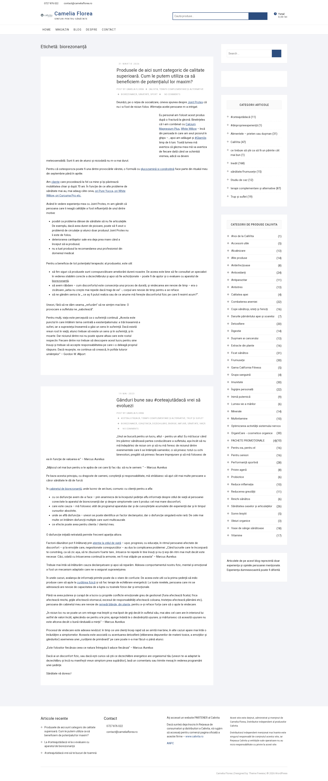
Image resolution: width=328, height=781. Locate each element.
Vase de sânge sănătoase (247, 528)
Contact (109, 29)
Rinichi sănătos (240, 499)
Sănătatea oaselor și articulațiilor (251, 506)
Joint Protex (195, 102)
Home (47, 29)
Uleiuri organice (240, 520)
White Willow (189, 128)
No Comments (172, 94)
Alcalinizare (238, 250)
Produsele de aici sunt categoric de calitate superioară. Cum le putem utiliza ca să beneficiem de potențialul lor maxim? (160, 76)
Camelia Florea (73, 13)
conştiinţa (144, 423)
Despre (91, 29)
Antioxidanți (238, 272)
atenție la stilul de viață (107, 543)
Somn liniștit (239, 513)
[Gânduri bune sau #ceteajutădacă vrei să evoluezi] (78, 424)
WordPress (281, 773)
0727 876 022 (50, 3)
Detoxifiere (237, 323)
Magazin (62, 29)
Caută (257, 16)
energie (172, 423)
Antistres (237, 287)
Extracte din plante (242, 345)
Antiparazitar (239, 280)
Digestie (236, 331)
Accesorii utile (240, 243)
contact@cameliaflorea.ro (77, 3)
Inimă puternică (240, 396)
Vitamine (236, 535)
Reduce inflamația (242, 484)
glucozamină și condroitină (157, 169)
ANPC (170, 743)
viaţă (202, 423)
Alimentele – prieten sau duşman (251, 133)
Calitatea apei (239, 294)
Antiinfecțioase (240, 265)
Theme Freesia (257, 773)
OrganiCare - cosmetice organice (252, 433)
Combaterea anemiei (244, 301)
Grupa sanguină (241, 374)
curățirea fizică (86, 582)
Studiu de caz (239, 180)
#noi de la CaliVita (242, 236)
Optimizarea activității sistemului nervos (256, 426)
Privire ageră (239, 469)
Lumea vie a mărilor (243, 404)
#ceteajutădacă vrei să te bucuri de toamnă (70, 752)
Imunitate (237, 382)
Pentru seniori (239, 455)
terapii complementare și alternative (181, 89)
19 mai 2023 (127, 393)
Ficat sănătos (239, 353)
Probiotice (237, 477)
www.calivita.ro (194, 736)
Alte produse (239, 258)
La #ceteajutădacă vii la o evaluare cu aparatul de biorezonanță (66, 744)
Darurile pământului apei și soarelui (252, 316)
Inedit (234, 163)
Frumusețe (238, 360)
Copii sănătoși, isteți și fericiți (249, 309)
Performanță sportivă (244, 462)
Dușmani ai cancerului (244, 338)
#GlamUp (200, 138)
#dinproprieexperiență (244, 125)
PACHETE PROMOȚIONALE (248, 440)
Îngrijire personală (242, 389)
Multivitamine (239, 418)
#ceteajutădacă (130, 418)
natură (182, 423)
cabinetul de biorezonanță (65, 488)
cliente (55, 182)
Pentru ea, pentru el (243, 447)
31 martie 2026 (129, 64)
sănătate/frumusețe (243, 171)
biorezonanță (129, 94)
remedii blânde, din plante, (115, 604)
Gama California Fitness (246, 367)
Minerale (236, 411)
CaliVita (153, 89)
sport (154, 94)
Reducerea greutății (243, 491)
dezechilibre (159, 423)
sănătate (143, 94)
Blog (77, 29)
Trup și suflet (195, 418)
